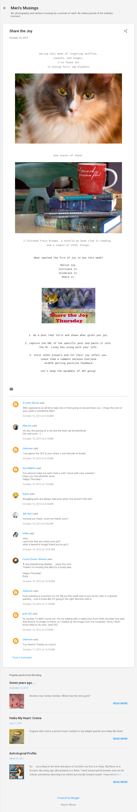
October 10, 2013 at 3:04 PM (38, 629)
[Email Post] (11, 390)
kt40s (26, 533)
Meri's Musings (24, 8)
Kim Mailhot (29, 468)
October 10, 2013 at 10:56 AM (39, 581)
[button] (126, 31)
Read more (120, 703)
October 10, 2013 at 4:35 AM (38, 415)
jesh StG (27, 613)
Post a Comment (22, 657)
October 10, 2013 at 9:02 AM (38, 523)
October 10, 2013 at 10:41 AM (39, 549)
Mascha (27, 425)
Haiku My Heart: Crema (25, 718)
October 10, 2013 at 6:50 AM (38, 458)
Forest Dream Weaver (35, 559)
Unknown (28, 448)
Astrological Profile (22, 753)
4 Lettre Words (31, 402)
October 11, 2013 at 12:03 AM (39, 649)
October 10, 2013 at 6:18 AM (38, 438)
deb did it (28, 513)
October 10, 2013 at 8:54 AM (38, 503)
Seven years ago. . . (22, 683)
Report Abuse (68, 804)
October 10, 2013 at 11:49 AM (39, 604)
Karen (26, 493)
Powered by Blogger (69, 797)
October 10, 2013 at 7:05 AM (38, 484)
